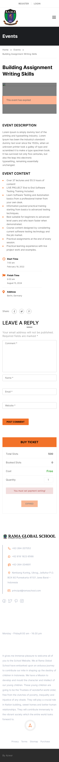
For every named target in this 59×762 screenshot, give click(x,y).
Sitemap (34, 741)
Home (5, 49)
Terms (24, 741)
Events (17, 49)
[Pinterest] (29, 311)
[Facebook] (14, 311)
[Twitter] (21, 311)
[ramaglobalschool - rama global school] (13, 17)
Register (24, 3)
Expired (29, 503)
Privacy (15, 741)
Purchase (45, 741)
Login (37, 3)
